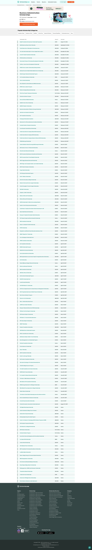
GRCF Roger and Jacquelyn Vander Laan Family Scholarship (31, 163)
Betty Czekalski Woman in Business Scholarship (29, 397)
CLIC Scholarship (23, 259)
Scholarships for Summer (34, 522)
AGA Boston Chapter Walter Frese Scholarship (29, 336)
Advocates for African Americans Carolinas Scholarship (31, 122)
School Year (40, 33)
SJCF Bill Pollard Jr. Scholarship (26, 285)
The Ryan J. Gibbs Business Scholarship (27, 378)
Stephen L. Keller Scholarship (25, 192)
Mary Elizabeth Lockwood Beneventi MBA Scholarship (30, 83)
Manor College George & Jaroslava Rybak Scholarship (30, 455)
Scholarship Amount (65, 33)
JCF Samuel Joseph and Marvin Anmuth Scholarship (30, 218)
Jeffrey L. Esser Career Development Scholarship (29, 64)
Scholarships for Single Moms (34, 512)
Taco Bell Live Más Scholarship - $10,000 (58, 23)
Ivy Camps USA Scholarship (25, 439)
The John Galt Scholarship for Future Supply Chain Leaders (31, 51)
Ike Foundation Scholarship (25, 243)
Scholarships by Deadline (53, 511)
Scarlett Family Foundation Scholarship (27, 54)
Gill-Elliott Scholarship (24, 189)
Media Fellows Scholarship (25, 391)
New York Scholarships (53, 502)
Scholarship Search (20, 494)
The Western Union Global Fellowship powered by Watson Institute (32, 394)
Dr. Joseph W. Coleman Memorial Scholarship (28, 375)
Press (18, 509)
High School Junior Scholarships (55, 494)
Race (72, 33)
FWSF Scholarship (23, 227)
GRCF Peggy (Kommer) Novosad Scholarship (28, 160)
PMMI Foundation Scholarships (26, 240)
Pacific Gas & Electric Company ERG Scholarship (29, 134)
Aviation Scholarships (33, 527)
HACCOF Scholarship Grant (25, 279)
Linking (68, 499)
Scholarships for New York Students (35, 505)
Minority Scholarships (33, 507)
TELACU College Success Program (26, 365)
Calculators (19, 504)
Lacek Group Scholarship (25, 282)
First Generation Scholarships (34, 514)
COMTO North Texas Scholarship (26, 372)
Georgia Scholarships (53, 505)
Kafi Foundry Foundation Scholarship (27, 359)
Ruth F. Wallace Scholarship (25, 176)
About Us (69, 492)
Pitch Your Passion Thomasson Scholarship (28, 93)
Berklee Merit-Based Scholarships (26, 413)
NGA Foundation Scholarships (25, 269)
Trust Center (69, 505)
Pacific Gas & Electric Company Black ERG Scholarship (30, 131)
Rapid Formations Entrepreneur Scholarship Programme (31, 41)
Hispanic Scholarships (33, 508)
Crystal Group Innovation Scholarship (27, 400)
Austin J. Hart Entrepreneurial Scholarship (28, 205)
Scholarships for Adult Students (35, 498)
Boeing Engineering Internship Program (27, 416)
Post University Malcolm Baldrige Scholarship (28, 461)
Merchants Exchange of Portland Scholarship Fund (30, 362)
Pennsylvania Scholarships (54, 507)
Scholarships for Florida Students (35, 502)
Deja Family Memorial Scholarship (26, 211)
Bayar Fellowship (23, 349)
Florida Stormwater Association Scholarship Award (30, 404)
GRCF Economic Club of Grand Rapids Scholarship (29, 157)
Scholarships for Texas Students (35, 501)
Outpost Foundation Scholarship (26, 327)
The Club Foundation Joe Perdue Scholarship (28, 368)
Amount (56, 39)
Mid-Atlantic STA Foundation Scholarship (28, 381)
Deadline (35, 33)
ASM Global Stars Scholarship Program (27, 330)
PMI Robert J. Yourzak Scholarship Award (28, 317)
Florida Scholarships (52, 501)
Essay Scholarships (33, 518)
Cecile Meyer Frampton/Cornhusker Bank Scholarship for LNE (32, 208)
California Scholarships (53, 499)
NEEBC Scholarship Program (25, 247)
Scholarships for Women (33, 509)
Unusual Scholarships (33, 521)
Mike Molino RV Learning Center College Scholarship (30, 388)
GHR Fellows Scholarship (24, 429)
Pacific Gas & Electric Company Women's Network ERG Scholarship (33, 138)
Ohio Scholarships (52, 508)
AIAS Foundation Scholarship (25, 352)
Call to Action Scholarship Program (27, 275)
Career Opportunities (71, 498)
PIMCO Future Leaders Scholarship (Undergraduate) (30, 67)
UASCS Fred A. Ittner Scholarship (26, 102)
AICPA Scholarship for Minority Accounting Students (30, 202)
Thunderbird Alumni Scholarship (26, 471)
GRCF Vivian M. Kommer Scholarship (27, 166)
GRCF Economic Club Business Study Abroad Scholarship (31, 154)
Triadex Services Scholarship (25, 474)
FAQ (68, 494)
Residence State (29, 33)
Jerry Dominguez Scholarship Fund (26, 237)
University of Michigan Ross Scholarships (28, 477)
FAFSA (18, 501)
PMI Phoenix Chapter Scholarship (26, 314)
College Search (20, 498)
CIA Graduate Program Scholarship (27, 423)
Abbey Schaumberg (55, 22)
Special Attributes (47, 33)
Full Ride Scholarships (33, 517)
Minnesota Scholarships (53, 509)
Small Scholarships (52, 515)
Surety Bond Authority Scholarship (26, 253)
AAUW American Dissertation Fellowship (27, 45)
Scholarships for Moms (33, 511)
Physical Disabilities (56, 33)
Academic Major (28, 5)
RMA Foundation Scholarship (25, 221)
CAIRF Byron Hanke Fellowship (26, 304)
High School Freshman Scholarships (55, 497)
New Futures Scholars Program (26, 295)
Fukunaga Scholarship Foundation (26, 118)
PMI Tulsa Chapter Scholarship (26, 320)
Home (18, 492)
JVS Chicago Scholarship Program (26, 173)
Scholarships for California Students (35, 499)
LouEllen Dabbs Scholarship (25, 452)
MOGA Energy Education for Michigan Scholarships (30, 384)
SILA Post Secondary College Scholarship (28, 179)
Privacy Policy (69, 502)
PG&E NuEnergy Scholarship (25, 141)
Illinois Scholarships (52, 504)
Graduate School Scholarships (34, 497)
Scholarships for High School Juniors (36, 494)
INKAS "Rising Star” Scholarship (26, 234)
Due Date (63, 39)
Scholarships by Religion (53, 514)
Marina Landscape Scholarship (26, 266)
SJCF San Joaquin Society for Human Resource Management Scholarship (34, 288)
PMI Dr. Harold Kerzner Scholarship (26, 333)
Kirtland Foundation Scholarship (26, 343)
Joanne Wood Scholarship (25, 442)
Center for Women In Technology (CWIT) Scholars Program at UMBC (33, 420)
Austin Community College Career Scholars (28, 410)
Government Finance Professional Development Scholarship (31, 61)
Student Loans (20, 502)
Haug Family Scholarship (24, 170)
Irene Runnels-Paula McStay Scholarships (28, 128)
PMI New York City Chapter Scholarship (27, 311)
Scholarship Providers (21, 508)
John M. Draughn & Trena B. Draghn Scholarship (29, 186)
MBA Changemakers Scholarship (26, 458)
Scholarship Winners (21, 497)
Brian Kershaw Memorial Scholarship (27, 150)
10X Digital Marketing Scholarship (26, 407)
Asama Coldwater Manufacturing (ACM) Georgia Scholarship (31, 144)
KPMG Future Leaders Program (26, 86)
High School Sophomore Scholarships (56, 495)
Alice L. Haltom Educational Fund (26, 301)
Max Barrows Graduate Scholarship (27, 112)
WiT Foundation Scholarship (25, 115)
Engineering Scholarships (34, 525)
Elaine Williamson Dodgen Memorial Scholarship (29, 263)
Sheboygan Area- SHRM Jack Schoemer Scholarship (30, 468)
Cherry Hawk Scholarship (25, 80)
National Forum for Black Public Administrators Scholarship (31, 70)
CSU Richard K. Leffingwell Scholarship (27, 426)
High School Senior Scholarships (55, 492)
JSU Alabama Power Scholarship (26, 445)
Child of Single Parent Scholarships (55, 517)
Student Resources (20, 505)
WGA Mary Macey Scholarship (25, 272)
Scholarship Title (23, 39)
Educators (19, 507)
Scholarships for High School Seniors (36, 492)
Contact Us (69, 495)
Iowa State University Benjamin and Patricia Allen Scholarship (32, 436)
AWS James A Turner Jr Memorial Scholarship (29, 147)
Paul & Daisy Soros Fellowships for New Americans (29, 48)
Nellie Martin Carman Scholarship (26, 250)
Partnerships (69, 497)
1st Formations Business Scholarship (27, 77)
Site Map (68, 501)
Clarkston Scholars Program (25, 96)
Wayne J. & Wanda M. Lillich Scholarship (27, 224)
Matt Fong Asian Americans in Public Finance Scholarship (31, 291)
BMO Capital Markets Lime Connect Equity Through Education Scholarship (34, 256)
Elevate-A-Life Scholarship (25, 298)
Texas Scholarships (52, 498)
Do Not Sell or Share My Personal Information (46, 547)
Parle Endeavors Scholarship (25, 346)
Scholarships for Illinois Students (35, 504)
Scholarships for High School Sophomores (37, 495)
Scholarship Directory (20, 5)
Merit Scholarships (32, 515)
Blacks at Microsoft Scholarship (26, 195)
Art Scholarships (32, 524)
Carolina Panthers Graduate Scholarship (28, 125)
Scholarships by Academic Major (55, 512)
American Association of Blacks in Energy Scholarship (30, 109)
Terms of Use (69, 504)
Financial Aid (19, 499)
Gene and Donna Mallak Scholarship (27, 99)
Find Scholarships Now (29, 24)
